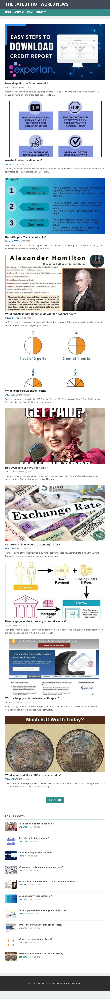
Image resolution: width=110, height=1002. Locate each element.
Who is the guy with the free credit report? (32, 698)
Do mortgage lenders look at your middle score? (35, 621)
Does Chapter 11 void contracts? (25, 237)
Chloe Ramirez (12, 318)
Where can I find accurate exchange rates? (32, 544)
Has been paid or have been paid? (26, 467)
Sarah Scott (11, 702)
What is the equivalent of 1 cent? (25, 390)
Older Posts (55, 800)
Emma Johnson (12, 87)
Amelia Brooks (12, 548)
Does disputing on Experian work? (26, 83)
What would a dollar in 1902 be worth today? (33, 775)
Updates (41, 12)
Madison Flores (13, 164)
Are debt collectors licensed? (24, 160)
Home (8, 12)
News (30, 12)
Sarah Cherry (11, 241)
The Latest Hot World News (36, 4)
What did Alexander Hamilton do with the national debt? (40, 313)
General (19, 12)
